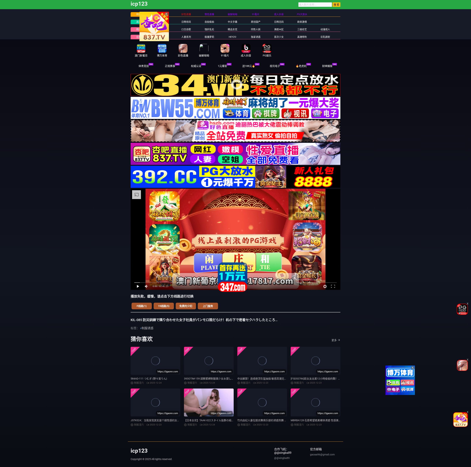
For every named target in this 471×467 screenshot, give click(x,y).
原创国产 (256, 21)
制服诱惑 (147, 328)
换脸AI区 (279, 29)
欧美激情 (302, 21)
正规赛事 (170, 66)
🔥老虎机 (301, 66)
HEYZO (232, 36)
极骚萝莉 (209, 36)
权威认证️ (196, 66)
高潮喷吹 (302, 36)
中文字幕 (232, 21)
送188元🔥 (248, 66)
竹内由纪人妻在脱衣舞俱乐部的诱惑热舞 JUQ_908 (266, 420)
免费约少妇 (185, 306)
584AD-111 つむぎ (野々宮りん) (149, 378)
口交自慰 (186, 29)
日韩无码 (279, 21)
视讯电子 (275, 66)
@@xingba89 (282, 458)
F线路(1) (142, 306)
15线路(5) (163, 306)
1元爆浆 (222, 66)
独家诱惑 (256, 36)
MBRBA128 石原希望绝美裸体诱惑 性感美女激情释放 (321, 420)
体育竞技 (144, 66)
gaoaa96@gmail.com (322, 454)
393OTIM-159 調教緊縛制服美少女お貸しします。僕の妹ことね (220, 378)
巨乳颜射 (325, 36)
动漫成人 (325, 29)
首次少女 (279, 36)
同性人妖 (256, 29)
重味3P (163, 36)
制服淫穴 (163, 29)
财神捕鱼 (327, 66)
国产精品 (163, 21)
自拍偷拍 (209, 21)
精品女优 (232, 29)
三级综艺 (302, 29)
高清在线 (141, 21)
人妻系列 (186, 36)
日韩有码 (186, 21)
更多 (334, 340)
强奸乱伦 (209, 29)
